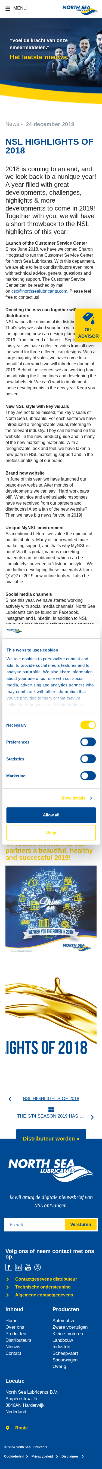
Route (21, 1428)
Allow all (51, 815)
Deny (51, 832)
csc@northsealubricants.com (39, 291)
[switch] (88, 742)
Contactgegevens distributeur (46, 1279)
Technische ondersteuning (43, 1287)
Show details (72, 798)
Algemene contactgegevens (44, 1295)
